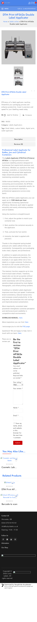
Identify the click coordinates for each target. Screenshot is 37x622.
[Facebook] (3, 539)
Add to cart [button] (16, 459)
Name (16, 408)
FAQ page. (26, 326)
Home (5, 21)
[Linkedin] (7, 539)
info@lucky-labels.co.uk (9, 526)
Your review (18, 388)
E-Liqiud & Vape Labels (34, 91)
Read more (12, 483)
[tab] (18, 139)
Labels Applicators (15, 125)
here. (21, 318)
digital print (30, 128)
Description (18, 139)
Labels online (14, 21)
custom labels (20, 128)
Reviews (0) (18, 144)
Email (16, 415)
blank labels (10, 128)
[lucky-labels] (5, 3)
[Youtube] (11, 539)
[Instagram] (15, 539)
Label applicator (7, 131)
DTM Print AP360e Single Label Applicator (32, 91)
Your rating (17, 382)
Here (26, 322)
